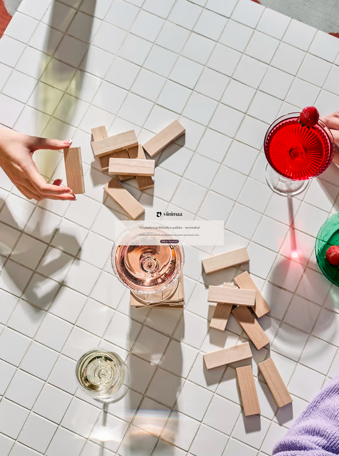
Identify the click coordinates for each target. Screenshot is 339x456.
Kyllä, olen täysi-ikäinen (169, 241)
